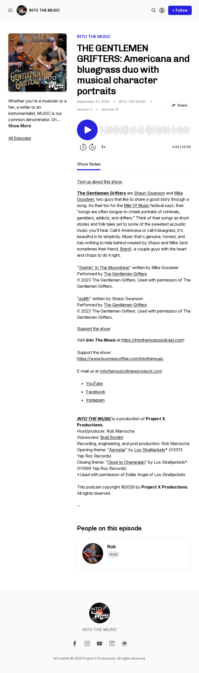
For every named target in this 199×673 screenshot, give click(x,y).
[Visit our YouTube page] (99, 643)
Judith (83, 298)
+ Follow (180, 10)
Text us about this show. (100, 181)
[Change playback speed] (103, 147)
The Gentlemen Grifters (125, 273)
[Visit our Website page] (112, 643)
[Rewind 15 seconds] (83, 147)
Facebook (95, 391)
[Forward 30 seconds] (92, 147)
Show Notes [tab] (89, 164)
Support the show (93, 328)
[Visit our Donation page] (124, 643)
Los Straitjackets (149, 449)
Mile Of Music (136, 205)
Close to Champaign (126, 462)
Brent (125, 249)
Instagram (95, 400)
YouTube (94, 383)
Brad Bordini (111, 437)
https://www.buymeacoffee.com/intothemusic (120, 358)
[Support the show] (162, 10)
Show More (19, 125)
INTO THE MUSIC (44, 10)
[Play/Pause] (87, 130)
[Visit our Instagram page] (87, 643)
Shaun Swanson (149, 193)
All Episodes (19, 138)
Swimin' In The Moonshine (104, 267)
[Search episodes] (154, 10)
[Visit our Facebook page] (74, 643)
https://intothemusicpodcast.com (152, 340)
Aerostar (117, 449)
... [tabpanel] (134, 343)
